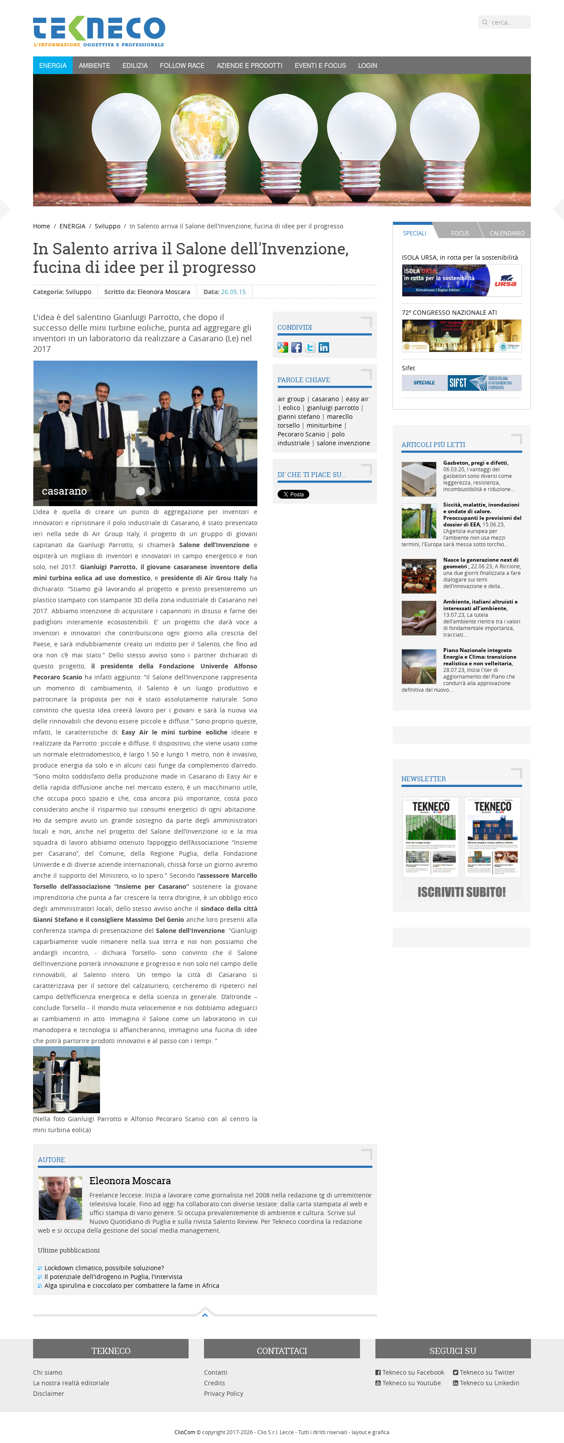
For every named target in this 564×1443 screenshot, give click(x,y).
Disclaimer (48, 1393)
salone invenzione (343, 443)
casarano (140, 491)
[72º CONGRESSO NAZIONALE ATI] (462, 335)
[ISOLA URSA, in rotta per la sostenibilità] (462, 280)
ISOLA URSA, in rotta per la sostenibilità (460, 257)
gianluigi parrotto (333, 407)
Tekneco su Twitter (486, 1372)
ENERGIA (53, 65)
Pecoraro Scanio (301, 434)
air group (291, 399)
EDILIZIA (135, 65)
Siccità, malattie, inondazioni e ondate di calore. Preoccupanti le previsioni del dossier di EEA (482, 514)
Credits (214, 1383)
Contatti (215, 1372)
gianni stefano (299, 416)
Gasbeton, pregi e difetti (475, 462)
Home (41, 226)
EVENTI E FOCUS (320, 65)
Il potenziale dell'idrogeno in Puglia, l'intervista (113, 1276)
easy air (357, 399)
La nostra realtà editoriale (71, 1383)
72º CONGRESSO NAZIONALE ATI (449, 312)
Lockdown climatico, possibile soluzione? (104, 1268)
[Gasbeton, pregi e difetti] (419, 478)
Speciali (415, 233)
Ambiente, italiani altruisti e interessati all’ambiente (480, 605)
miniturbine (324, 425)
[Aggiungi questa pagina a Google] (283, 347)
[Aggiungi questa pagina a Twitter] (310, 347)
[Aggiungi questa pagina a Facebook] (296, 347)
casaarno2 (156, 491)
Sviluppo (107, 226)
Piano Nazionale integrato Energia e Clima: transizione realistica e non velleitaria (479, 656)
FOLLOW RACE (182, 65)
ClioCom (184, 1432)
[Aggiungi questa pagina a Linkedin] (324, 347)
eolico (291, 407)
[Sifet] (462, 382)
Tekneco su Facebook (412, 1372)
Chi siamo (47, 1372)
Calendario (507, 233)
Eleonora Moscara (163, 291)
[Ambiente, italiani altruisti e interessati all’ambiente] (419, 617)
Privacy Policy (223, 1393)
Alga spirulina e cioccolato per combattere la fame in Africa (132, 1285)
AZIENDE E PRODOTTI (249, 65)
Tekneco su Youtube (411, 1383)
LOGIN (367, 65)
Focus (460, 233)
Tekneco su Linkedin (488, 1383)
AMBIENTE (94, 65)
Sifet (408, 368)
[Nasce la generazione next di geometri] (419, 575)
